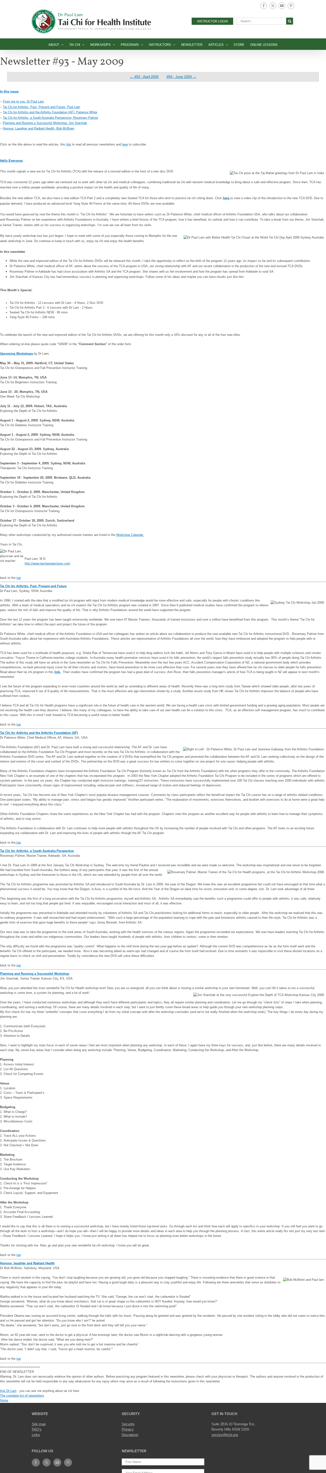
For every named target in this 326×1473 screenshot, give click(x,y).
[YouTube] (57, 1462)
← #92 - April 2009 (144, 77)
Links (36, 1435)
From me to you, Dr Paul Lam (23, 101)
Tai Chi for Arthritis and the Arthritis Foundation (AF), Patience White (50, 112)
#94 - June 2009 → (181, 77)
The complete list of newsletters (22, 1395)
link (68, 144)
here (125, 144)
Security (128, 1424)
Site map (39, 1424)
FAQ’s (37, 1429)
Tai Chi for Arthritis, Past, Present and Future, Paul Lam (41, 107)
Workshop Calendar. (130, 535)
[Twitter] (46, 1462)
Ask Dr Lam (8, 1391)
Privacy (128, 1429)
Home (4, 1400)
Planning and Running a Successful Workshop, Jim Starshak (45, 123)
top (18, 578)
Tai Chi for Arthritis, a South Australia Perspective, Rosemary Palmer (50, 117)
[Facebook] (36, 1462)
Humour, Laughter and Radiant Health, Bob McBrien (38, 128)
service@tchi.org (224, 1435)
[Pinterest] (68, 1462)
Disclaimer (130, 1435)
